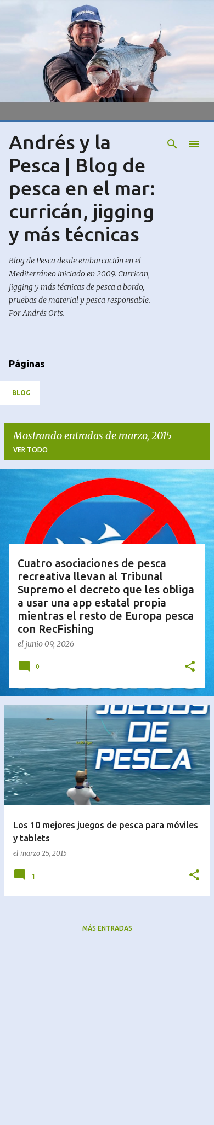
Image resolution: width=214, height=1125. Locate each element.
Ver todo (30, 449)
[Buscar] (172, 144)
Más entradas (107, 928)
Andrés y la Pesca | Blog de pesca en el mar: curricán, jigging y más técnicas (82, 188)
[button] (189, 667)
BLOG (21, 392)
